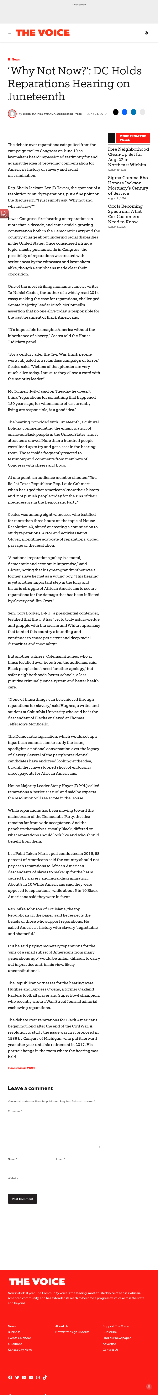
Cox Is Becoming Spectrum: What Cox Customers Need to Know (125, 214)
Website (13, 1178)
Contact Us (110, 1350)
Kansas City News (20, 1350)
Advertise (109, 1344)
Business (14, 1332)
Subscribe (110, 1332)
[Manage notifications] (149, 1386)
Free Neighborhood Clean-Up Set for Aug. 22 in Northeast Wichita (128, 157)
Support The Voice (116, 1326)
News (16, 59)
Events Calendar (19, 1338)
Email (60, 1159)
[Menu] (10, 32)
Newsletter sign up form (72, 1332)
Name (12, 1159)
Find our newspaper (117, 1338)
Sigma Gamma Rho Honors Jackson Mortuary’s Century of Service (128, 185)
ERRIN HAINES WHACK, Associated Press (52, 114)
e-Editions (15, 1344)
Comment (15, 1111)
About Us (61, 1326)
